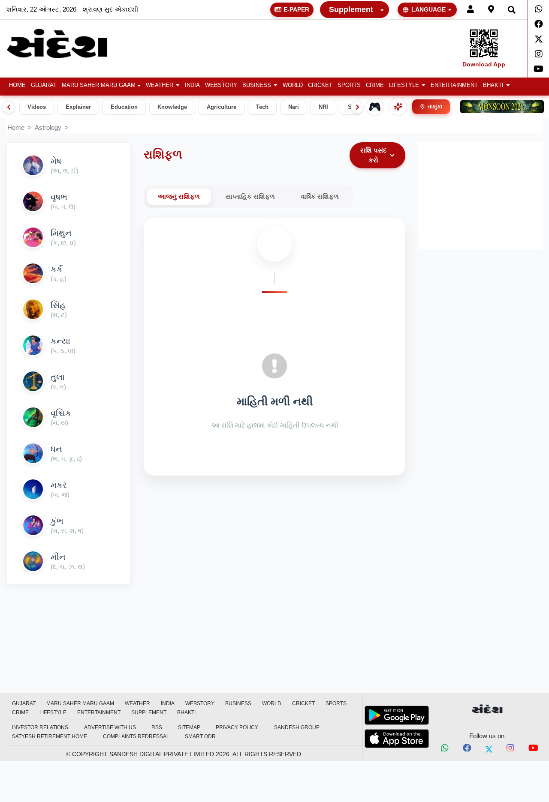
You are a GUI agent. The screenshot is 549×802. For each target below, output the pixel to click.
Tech (262, 107)
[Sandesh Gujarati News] (66, 43)
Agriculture (221, 107)
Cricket (320, 85)
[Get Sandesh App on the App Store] (396, 738)
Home (17, 85)
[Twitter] (538, 39)
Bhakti (493, 85)
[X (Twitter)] (489, 749)
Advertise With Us (110, 727)
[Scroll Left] (8, 107)
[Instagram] (538, 54)
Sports (349, 85)
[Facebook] (538, 24)
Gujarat (44, 85)
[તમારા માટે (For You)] (398, 107)
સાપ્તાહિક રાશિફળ (250, 196)
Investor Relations (40, 727)
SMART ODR (200, 736)
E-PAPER (296, 9)
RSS (156, 727)
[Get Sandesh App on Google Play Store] (396, 715)
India (192, 85)
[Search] (511, 9)
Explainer (78, 107)
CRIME (375, 85)
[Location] (491, 9)
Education (124, 107)
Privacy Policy (237, 727)
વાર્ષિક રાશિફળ (320, 196)
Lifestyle (404, 85)
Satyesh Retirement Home (49, 736)
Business (256, 85)
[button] (162, 85)
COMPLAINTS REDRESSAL (136, 736)
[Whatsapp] (538, 9)
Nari (293, 107)
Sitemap (189, 727)
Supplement (351, 9)
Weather (159, 85)
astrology (48, 127)
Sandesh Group (297, 727)
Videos (36, 107)
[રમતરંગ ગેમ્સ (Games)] (375, 107)
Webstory (221, 85)
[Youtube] (538, 69)
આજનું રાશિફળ (179, 196)
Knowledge (172, 107)
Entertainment (454, 85)
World (293, 85)
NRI (323, 107)
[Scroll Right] (357, 107)
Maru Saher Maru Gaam (99, 85)
